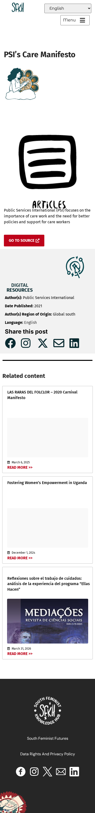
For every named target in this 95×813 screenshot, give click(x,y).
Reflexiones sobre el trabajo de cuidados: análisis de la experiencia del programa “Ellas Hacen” (48, 584)
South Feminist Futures (47, 738)
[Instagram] (34, 771)
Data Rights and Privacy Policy (47, 754)
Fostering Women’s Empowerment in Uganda (47, 482)
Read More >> (19, 467)
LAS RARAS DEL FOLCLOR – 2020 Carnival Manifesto (42, 395)
